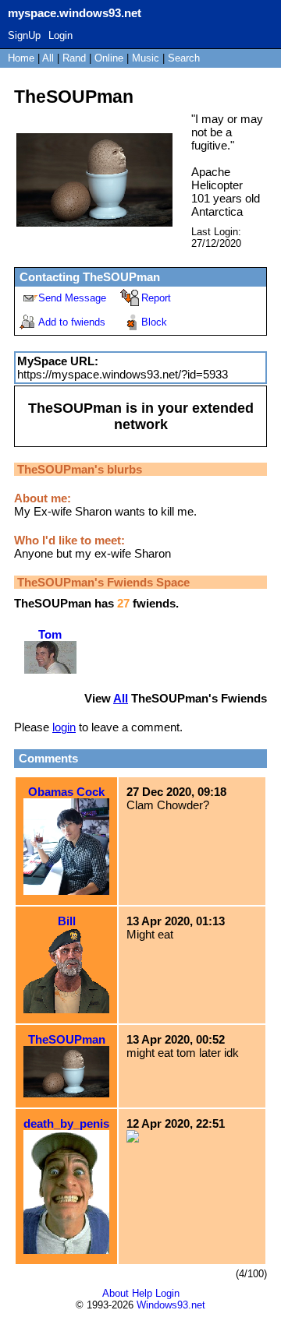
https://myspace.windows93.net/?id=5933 (122, 374)
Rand (74, 58)
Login (60, 35)
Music (145, 58)
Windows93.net (171, 1305)
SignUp (24, 35)
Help (142, 1293)
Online (108, 58)
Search (184, 58)
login (64, 727)
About (115, 1293)
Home (21, 58)
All (49, 58)
